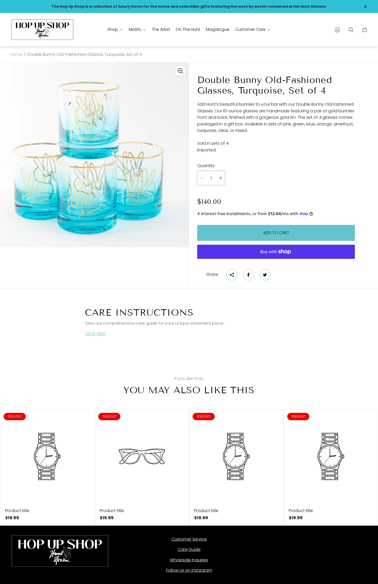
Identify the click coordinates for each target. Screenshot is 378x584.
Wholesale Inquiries (189, 560)
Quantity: (206, 165)
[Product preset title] (47, 456)
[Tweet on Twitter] (265, 274)
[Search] (351, 29)
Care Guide (189, 549)
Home (16, 54)
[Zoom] (180, 71)
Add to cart (276, 233)
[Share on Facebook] (248, 274)
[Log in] (337, 29)
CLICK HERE (95, 334)
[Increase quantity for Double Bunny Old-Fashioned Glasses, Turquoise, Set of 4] (220, 178)
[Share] (232, 274)
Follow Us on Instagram (189, 570)
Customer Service (189, 539)
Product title (17, 510)
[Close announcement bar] (365, 6)
